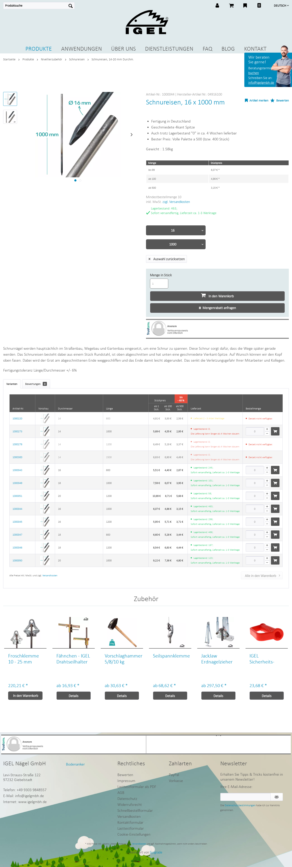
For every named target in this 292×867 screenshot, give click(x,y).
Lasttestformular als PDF (136, 786)
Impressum (126, 780)
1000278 (17, 444)
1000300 (17, 457)
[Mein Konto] (217, 6)
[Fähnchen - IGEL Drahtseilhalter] (73, 633)
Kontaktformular (130, 822)
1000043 (17, 470)
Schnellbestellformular (135, 810)
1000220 (17, 418)
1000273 (17, 431)
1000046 (17, 547)
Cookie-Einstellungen (133, 834)
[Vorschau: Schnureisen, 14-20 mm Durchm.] (10, 99)
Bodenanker (75, 764)
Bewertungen (35, 383)
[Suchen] (71, 5)
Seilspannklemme (171, 656)
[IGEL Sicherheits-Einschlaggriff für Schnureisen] (267, 633)
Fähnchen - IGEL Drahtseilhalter (73, 659)
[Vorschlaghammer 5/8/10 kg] (122, 633)
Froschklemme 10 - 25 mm (23, 659)
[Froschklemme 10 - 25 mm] (25, 633)
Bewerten (282, 100)
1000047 (17, 534)
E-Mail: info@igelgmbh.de (23, 795)
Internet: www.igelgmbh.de (25, 801)
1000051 (17, 495)
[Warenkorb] (231, 6)
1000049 (17, 483)
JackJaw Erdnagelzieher (217, 659)
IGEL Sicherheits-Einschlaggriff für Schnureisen (266, 659)
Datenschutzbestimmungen (240, 805)
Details (73, 696)
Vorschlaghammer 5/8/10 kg (123, 659)
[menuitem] (39, 5)
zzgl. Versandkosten (176, 202)
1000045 (17, 521)
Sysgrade (156, 852)
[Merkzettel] (245, 6)
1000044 (17, 508)
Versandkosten (49, 575)
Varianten (11, 383)
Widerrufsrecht (129, 804)
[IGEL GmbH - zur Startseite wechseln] (147, 22)
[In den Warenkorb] (275, 431)
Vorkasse (176, 780)
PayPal (174, 774)
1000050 (17, 560)
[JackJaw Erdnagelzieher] (218, 633)
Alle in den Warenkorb (260, 575)
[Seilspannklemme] (170, 633)
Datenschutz (127, 798)
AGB (120, 792)
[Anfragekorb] (259, 6)
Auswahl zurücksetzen (169, 259)
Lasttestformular (130, 828)
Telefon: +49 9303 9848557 (24, 789)
